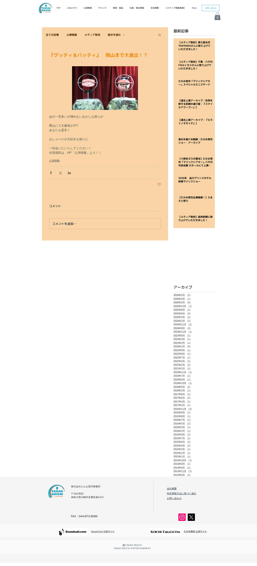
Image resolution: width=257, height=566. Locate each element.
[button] (211, 8)
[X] (191, 517)
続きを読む (114, 35)
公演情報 (71, 35)
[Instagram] (182, 517)
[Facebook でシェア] (51, 173)
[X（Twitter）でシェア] (60, 173)
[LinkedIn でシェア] (69, 173)
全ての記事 (52, 35)
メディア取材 (92, 35)
